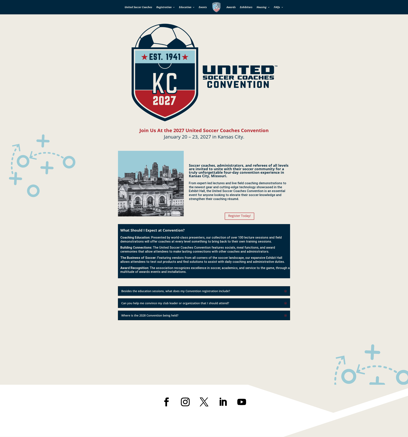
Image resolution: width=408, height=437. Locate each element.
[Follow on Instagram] (185, 402)
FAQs (277, 7)
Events (203, 7)
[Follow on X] (204, 402)
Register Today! (239, 216)
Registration (164, 7)
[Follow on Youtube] (241, 402)
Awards (231, 7)
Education (185, 7)
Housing (261, 7)
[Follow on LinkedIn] (223, 402)
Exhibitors (246, 7)
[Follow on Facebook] (166, 402)
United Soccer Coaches (138, 7)
